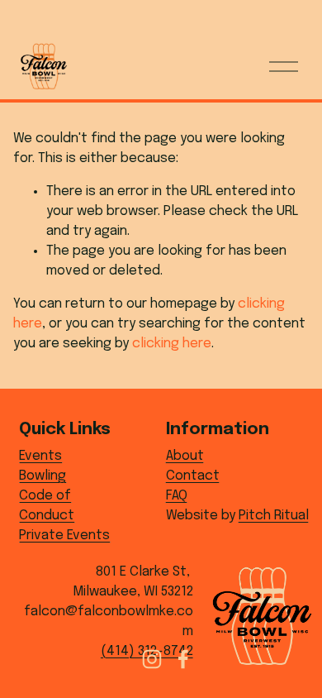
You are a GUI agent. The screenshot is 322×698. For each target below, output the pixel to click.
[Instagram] (152, 659)
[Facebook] (183, 659)
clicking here (171, 344)
